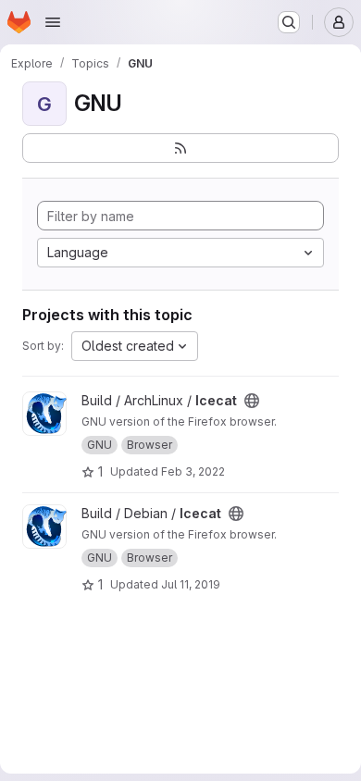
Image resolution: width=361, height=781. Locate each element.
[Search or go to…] (289, 22)
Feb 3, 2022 (193, 471)
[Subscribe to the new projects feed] (180, 148)
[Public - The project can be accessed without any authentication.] (251, 400)
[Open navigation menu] (53, 22)
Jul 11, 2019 (190, 584)
